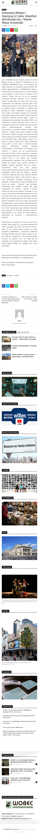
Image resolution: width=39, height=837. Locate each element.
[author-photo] (19, 318)
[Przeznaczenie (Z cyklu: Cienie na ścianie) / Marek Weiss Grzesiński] (6, 339)
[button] (3, 2)
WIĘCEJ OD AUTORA (23, 332)
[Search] (36, 2)
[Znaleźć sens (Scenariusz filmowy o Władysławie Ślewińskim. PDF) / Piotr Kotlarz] (5, 762)
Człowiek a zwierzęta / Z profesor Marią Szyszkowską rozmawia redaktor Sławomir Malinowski (10, 299)
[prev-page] (3, 363)
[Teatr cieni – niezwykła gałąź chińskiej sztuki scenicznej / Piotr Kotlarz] (5, 780)
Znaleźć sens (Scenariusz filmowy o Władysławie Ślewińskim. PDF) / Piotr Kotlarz (17, 711)
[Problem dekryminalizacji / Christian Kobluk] (6, 348)
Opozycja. (17, 275)
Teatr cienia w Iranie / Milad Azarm (13, 727)
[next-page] (6, 363)
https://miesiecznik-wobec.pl (19, 323)
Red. (6, 25)
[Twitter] (8, 30)
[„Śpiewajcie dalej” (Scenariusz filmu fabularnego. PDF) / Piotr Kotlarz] (5, 771)
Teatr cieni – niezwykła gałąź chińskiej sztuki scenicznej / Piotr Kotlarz (19, 722)
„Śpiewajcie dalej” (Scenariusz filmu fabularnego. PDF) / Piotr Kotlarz (19, 716)
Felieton (4, 9)
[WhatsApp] (16, 30)
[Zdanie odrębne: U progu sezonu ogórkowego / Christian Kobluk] (6, 356)
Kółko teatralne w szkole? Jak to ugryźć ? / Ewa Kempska (29, 299)
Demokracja (10, 275)
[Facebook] (3, 30)
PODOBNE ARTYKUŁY (9, 332)
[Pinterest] (12, 30)
